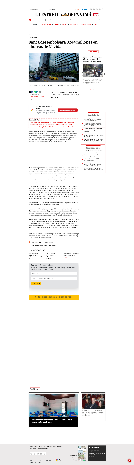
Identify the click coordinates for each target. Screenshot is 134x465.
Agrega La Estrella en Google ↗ (67, 110)
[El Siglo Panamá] (84, 9)
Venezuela (64, 24)
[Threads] (90, 9)
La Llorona (56, 24)
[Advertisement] (54, 363)
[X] (93, 9)
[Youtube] (102, 9)
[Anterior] (82, 74)
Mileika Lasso (35, 95)
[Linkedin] (37, 92)
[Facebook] (96, 9)
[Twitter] (30, 92)
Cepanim (96, 24)
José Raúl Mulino (74, 24)
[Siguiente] (104, 74)
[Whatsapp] (35, 92)
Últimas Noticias (46, 24)
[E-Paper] (77, 9)
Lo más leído (93, 115)
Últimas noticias (93, 148)
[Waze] (60, 460)
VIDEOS (93, 51)
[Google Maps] (57, 460)
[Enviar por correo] (40, 92)
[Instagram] (99, 9)
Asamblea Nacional (86, 24)
